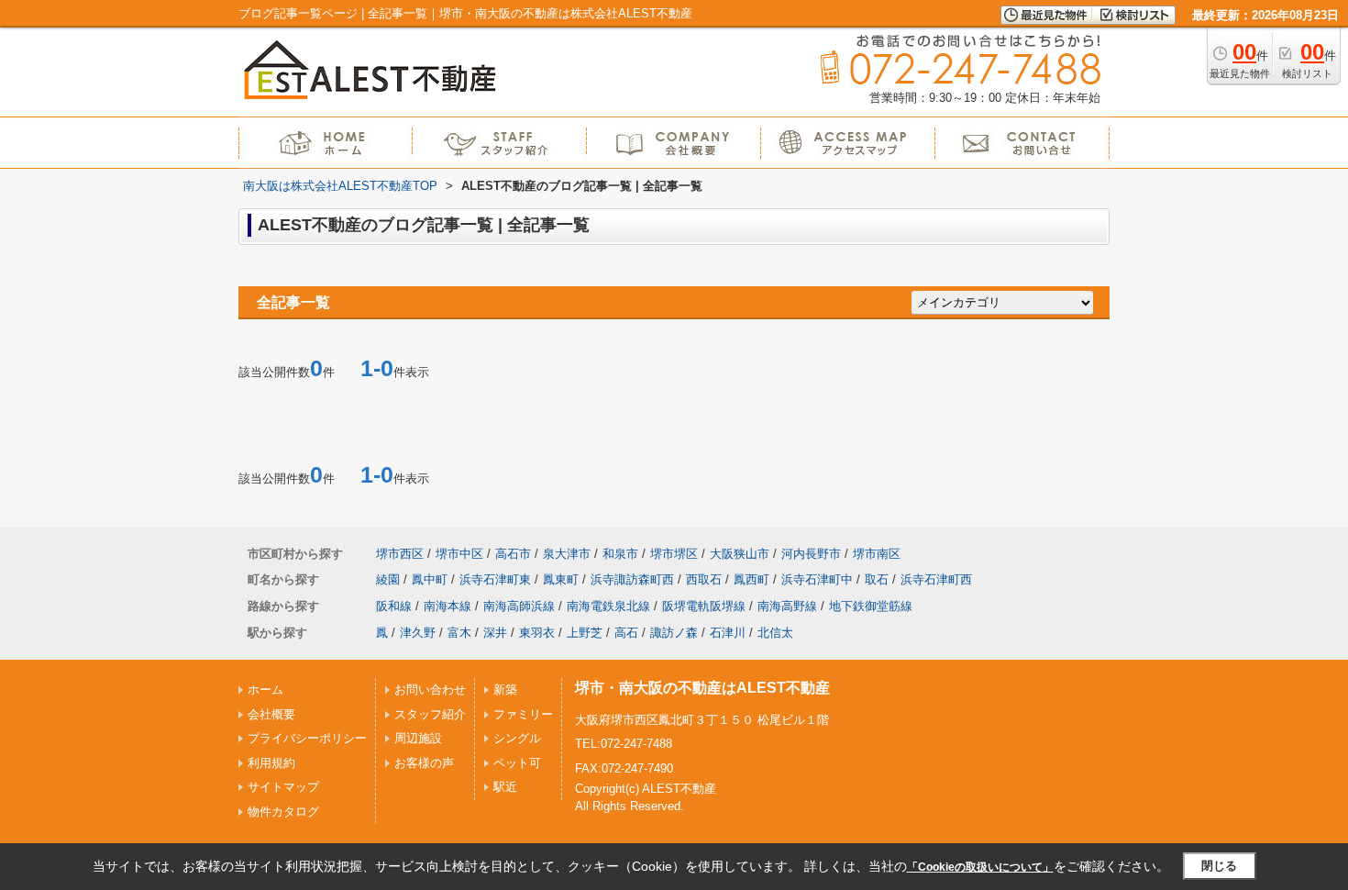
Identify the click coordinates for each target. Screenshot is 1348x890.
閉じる (1219, 866)
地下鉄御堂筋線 (870, 606)
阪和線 (394, 606)
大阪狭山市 (739, 554)
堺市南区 (877, 554)
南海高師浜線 (519, 606)
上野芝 (584, 633)
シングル (517, 738)
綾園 (388, 579)
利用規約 (271, 763)
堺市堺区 (674, 554)
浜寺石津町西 (936, 579)
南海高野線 (787, 606)
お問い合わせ (430, 689)
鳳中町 (429, 579)
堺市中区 (459, 554)
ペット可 (517, 763)
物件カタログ (283, 811)
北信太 (775, 633)
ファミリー (523, 714)
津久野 (418, 633)
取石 (877, 579)
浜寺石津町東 (495, 579)
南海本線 (447, 606)
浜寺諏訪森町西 (632, 579)
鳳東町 (561, 579)
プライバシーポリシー (307, 738)
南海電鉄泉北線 (608, 606)
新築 (505, 689)
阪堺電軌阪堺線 (704, 606)
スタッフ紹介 (430, 714)
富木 (459, 633)
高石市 (513, 554)
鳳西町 (751, 579)
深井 (495, 633)
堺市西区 (400, 554)
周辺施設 (418, 738)
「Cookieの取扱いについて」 (980, 867)
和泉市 (620, 554)
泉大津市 (567, 554)
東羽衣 (537, 633)
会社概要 (271, 714)
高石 (626, 633)
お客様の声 (424, 763)
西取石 (704, 579)
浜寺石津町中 (817, 579)
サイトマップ (283, 787)
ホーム (265, 689)
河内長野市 (811, 554)
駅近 (505, 787)
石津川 (728, 633)
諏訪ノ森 (674, 633)
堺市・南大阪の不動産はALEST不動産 (702, 687)
